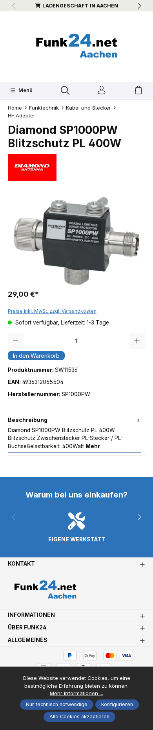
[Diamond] (76, 167)
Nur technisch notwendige (56, 704)
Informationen (31, 615)
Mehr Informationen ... (76, 693)
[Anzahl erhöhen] (137, 341)
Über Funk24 (27, 628)
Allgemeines (27, 640)
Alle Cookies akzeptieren (79, 716)
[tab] (74, 433)
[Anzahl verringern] (16, 341)
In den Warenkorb (36, 355)
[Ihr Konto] (101, 91)
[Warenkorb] (138, 91)
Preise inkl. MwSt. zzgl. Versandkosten (52, 311)
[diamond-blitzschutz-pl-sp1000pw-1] (76, 241)
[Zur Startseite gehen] (76, 45)
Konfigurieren (117, 704)
